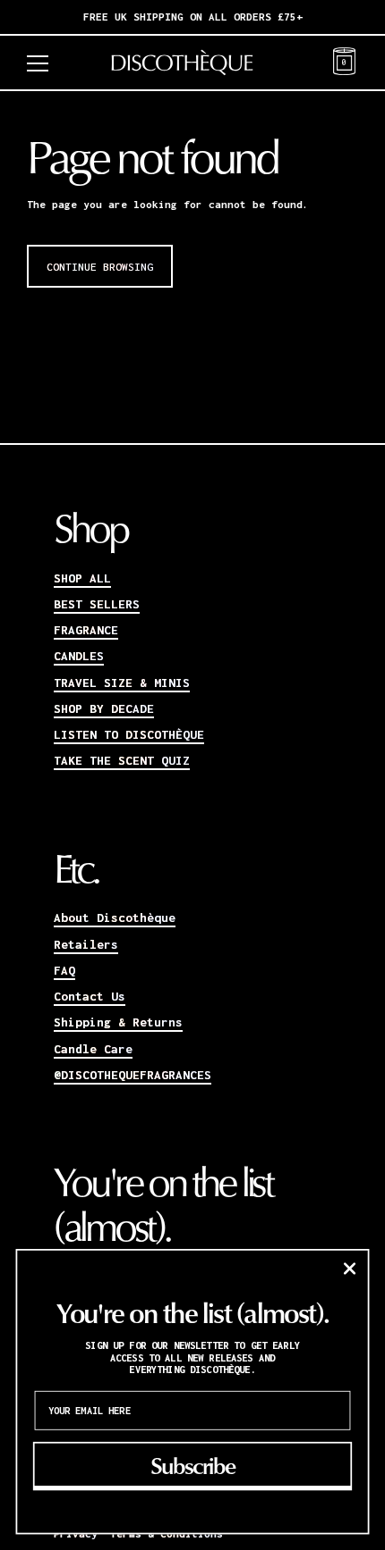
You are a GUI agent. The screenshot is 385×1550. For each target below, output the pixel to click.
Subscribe (192, 1464)
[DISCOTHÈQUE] (193, 62)
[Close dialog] (349, 1268)
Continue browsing (100, 266)
